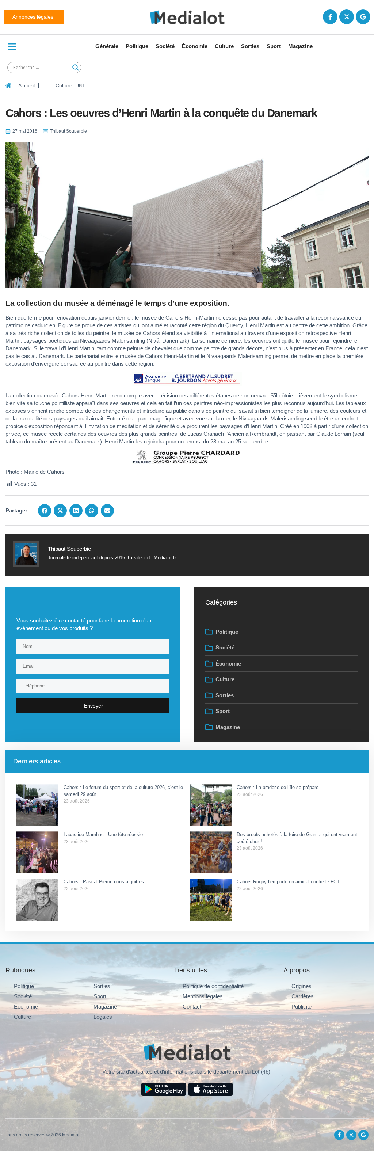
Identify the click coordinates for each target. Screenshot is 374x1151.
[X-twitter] (346, 16)
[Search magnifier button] (75, 67)
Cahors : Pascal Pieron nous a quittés (104, 881)
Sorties (250, 46)
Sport (274, 46)
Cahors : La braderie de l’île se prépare (278, 787)
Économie (194, 46)
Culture (224, 46)
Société (165, 46)
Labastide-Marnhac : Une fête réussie (103, 834)
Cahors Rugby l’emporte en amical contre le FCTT (290, 881)
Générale (106, 46)
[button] (44, 510)
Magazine (300, 46)
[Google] (363, 16)
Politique (137, 46)
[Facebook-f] (330, 16)
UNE (80, 85)
